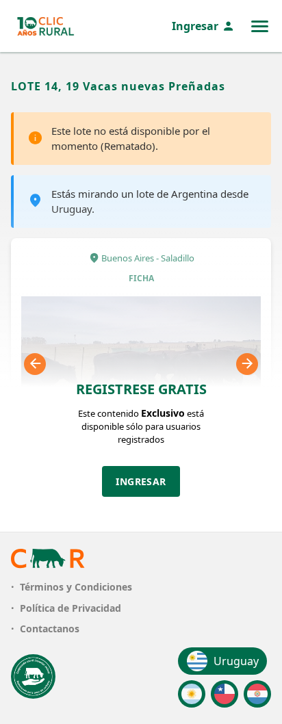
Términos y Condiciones (76, 586)
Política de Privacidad (70, 608)
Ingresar (195, 26)
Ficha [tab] (141, 278)
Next (247, 364)
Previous (35, 364)
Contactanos (49, 628)
